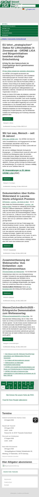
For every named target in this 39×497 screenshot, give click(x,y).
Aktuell (5, 24)
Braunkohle (12, 249)
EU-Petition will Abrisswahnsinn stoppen (17, 360)
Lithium (11, 123)
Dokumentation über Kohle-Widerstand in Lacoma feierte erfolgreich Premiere (18, 196)
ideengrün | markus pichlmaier (19, 493)
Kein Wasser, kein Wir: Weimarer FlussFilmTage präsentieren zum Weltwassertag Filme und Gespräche (19, 356)
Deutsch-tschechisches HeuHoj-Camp (14, 418)
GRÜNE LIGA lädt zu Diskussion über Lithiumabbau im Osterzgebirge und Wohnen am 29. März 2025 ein (20, 373)
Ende (31, 387)
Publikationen (7, 33)
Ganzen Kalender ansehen (10, 456)
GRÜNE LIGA (6, 28)
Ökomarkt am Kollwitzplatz (10, 436)
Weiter (25, 387)
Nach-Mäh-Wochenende (9, 446)
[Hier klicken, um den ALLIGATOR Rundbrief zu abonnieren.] (20, 466)
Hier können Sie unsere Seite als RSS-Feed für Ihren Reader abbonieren (18, 397)
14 (19, 383)
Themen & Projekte (8, 26)
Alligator (5, 31)
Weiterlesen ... (8, 119)
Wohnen (11, 297)
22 (19, 387)
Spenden (5, 35)
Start (3, 383)
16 (28, 383)
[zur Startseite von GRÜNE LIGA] (11, 9)
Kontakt (6, 485)
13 (15, 383)
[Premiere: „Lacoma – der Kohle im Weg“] (16, 202)
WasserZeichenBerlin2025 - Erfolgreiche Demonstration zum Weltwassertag (18, 310)
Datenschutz (8, 482)
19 (7, 387)
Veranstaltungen (14, 343)
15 (23, 383)
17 (32, 383)
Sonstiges (12, 183)
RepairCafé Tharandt (8, 426)
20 (11, 387)
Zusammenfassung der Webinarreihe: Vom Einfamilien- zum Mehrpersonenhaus (16, 264)
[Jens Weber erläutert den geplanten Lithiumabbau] (19, 71)
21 (15, 387)
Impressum (7, 479)
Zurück (10, 383)
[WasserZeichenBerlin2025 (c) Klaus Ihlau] (16, 316)
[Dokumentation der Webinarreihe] (13, 271)
